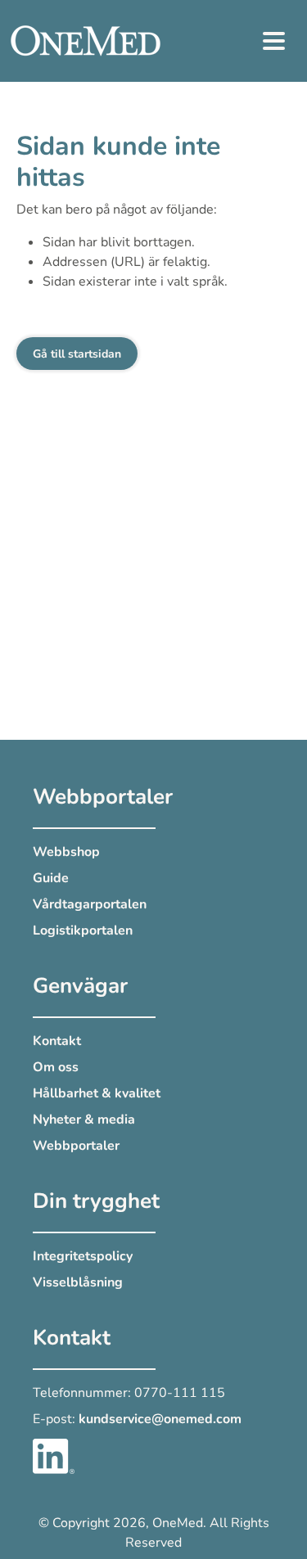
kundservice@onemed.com (160, 1419)
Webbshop (66, 852)
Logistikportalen (83, 930)
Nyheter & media (84, 1120)
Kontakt (57, 1041)
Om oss (56, 1067)
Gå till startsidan (77, 354)
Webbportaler (76, 1146)
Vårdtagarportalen (90, 904)
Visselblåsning (78, 1282)
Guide (51, 878)
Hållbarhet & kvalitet (96, 1093)
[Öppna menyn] (274, 41)
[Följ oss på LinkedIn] (53, 1455)
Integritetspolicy (83, 1256)
